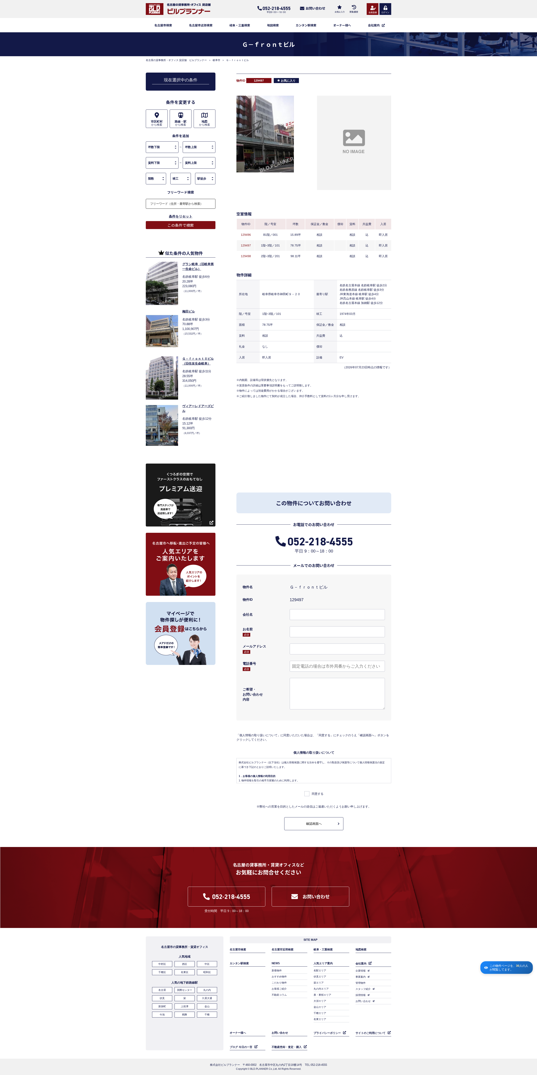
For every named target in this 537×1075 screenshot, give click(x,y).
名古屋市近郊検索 (200, 25)
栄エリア (319, 982)
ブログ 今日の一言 (241, 1047)
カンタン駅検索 (306, 25)
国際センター (184, 990)
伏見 (162, 998)
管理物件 (361, 982)
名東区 (184, 972)
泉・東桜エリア (322, 994)
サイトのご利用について (371, 1033)
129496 (246, 234)
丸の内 (207, 990)
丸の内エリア (321, 988)
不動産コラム (279, 994)
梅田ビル (188, 311)
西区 (184, 964)
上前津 (184, 1006)
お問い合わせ (363, 1001)
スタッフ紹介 (363, 989)
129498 (246, 256)
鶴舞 (184, 1014)
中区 (207, 964)
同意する (317, 793)
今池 (162, 1014)
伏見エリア (320, 976)
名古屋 (162, 990)
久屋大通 (207, 998)
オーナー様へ (342, 25)
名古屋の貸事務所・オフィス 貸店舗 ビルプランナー (176, 60)
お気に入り (288, 80)
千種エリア (320, 1013)
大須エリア (320, 1000)
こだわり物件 (279, 982)
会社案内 (361, 963)
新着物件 (277, 970)
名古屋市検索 (163, 25)
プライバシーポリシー (327, 1033)
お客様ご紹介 (279, 988)
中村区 (162, 964)
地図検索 (273, 25)
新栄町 (162, 1006)
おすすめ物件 (279, 976)
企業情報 (361, 970)
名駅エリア (320, 970)
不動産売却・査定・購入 (287, 1047)
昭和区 (207, 972)
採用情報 (361, 995)
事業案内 (361, 976)
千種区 (162, 972)
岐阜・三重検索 (239, 25)
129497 (246, 245)
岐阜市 (216, 60)
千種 (207, 1014)
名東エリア (320, 1019)
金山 (207, 1006)
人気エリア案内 (323, 963)
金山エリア (320, 1007)
